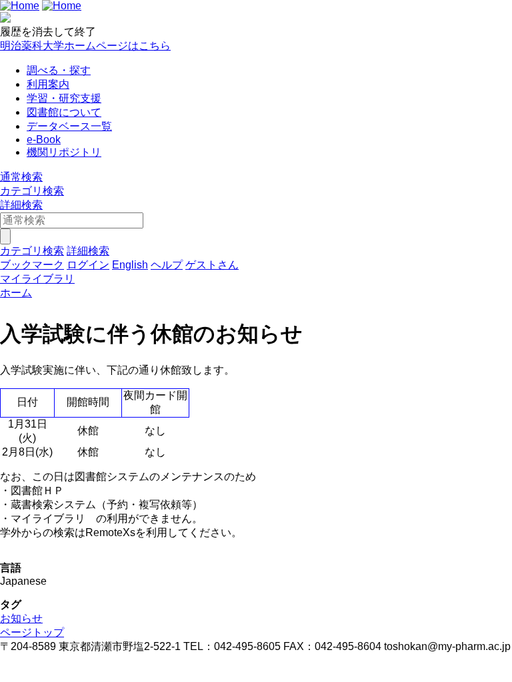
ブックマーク (32, 264)
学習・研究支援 (64, 98)
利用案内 (48, 84)
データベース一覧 (69, 126)
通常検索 (21, 176)
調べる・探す (59, 70)
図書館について (64, 112)
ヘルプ (167, 264)
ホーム (16, 292)
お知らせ (21, 618)
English (130, 264)
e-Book (44, 139)
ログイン (88, 264)
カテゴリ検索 (32, 190)
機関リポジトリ (64, 152)
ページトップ (32, 632)
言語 (10, 567)
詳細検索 (21, 204)
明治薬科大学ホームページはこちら (85, 45)
